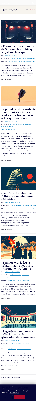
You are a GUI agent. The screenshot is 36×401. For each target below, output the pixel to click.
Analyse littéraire (15, 58)
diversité (25, 58)
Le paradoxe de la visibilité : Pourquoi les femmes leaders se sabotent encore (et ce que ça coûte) (18, 113)
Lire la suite (6, 80)
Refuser (7, 397)
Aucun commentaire (28, 61)
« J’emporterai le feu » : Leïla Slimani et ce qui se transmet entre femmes (17, 265)
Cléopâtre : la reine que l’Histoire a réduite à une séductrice (17, 196)
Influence (20, 124)
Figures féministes (14, 61)
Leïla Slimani (12, 280)
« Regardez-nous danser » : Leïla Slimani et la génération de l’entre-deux (18, 334)
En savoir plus (14, 393)
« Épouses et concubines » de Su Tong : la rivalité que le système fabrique (18, 49)
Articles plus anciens (11, 377)
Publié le (12, 55)
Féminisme (31, 58)
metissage (4, 277)
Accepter (19, 397)
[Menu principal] (33, 2)
